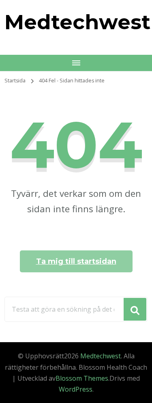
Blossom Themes (82, 378)
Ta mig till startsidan (76, 261)
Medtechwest (77, 22)
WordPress (75, 389)
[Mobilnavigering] (76, 63)
